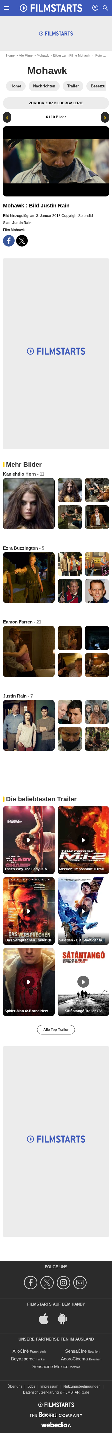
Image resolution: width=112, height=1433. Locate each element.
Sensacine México (50, 1366)
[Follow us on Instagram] (64, 1282)
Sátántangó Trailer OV (83, 1011)
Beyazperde (23, 1358)
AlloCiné (21, 1351)
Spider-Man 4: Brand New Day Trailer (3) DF (29, 1011)
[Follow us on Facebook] (31, 1282)
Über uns (14, 1386)
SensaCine (76, 1351)
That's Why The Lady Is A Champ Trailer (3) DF (29, 869)
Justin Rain (21, 223)
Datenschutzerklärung (41, 1392)
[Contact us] (80, 1282)
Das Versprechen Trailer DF (28, 940)
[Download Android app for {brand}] (65, 1318)
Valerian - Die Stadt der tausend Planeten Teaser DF (84, 940)
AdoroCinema (74, 1358)
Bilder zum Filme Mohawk (71, 55)
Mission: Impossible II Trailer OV (84, 869)
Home (10, 55)
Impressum (49, 1386)
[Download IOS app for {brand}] (47, 1318)
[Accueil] (51, 8)
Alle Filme (26, 55)
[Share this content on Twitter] (22, 241)
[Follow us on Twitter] (48, 1282)
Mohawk (43, 55)
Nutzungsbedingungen (82, 1386)
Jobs (31, 1386)
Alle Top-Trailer (56, 1030)
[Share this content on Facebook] (9, 241)
